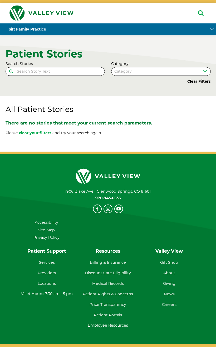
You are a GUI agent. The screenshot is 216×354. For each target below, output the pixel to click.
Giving (169, 283)
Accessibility (46, 222)
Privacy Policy (46, 237)
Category (120, 64)
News (169, 294)
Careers (169, 304)
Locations (47, 283)
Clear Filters (199, 81)
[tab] (212, 29)
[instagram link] (108, 209)
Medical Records (108, 283)
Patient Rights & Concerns (108, 294)
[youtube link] (118, 209)
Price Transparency (108, 304)
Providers (47, 273)
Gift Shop (169, 262)
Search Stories (19, 64)
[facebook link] (97, 209)
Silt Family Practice (27, 29)
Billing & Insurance (108, 262)
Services (47, 262)
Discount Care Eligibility (108, 273)
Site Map (46, 230)
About (169, 273)
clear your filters (35, 133)
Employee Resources (108, 325)
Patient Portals (108, 315)
